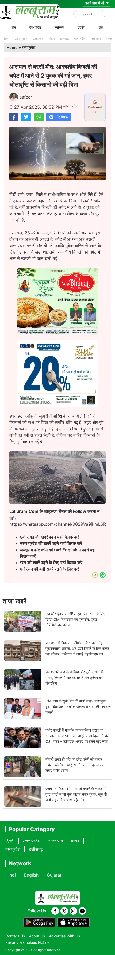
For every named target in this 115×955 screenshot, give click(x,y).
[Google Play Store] (39, 922)
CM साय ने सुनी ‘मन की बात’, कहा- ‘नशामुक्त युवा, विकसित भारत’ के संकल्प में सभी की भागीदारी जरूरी (78, 706)
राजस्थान (55, 840)
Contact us (15, 936)
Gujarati (55, 875)
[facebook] (55, 911)
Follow (62, 117)
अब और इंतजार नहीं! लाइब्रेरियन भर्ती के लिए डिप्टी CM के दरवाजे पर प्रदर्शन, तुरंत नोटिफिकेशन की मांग (75, 619)
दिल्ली (6, 39)
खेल (101, 27)
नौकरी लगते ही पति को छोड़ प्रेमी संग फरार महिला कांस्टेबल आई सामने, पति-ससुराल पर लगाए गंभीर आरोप (74, 765)
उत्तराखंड (38, 39)
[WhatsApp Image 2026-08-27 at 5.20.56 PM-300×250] (57, 405)
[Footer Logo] (57, 898)
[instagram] (73, 911)
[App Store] (73, 922)
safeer (26, 97)
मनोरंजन (59, 27)
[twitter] (64, 911)
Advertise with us (64, 936)
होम (14, 27)
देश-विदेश (35, 27)
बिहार (52, 39)
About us (37, 936)
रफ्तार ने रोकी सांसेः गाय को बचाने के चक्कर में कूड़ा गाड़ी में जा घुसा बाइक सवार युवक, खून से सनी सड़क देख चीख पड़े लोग (76, 794)
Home (12, 47)
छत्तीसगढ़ (96, 39)
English (31, 875)
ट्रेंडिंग (81, 27)
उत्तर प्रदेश (21, 39)
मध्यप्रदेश (79, 39)
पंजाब (109, 39)
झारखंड (64, 39)
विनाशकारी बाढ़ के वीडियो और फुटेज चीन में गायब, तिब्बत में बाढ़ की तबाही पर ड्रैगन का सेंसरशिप (74, 677)
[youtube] (82, 911)
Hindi (10, 875)
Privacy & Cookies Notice (27, 942)
